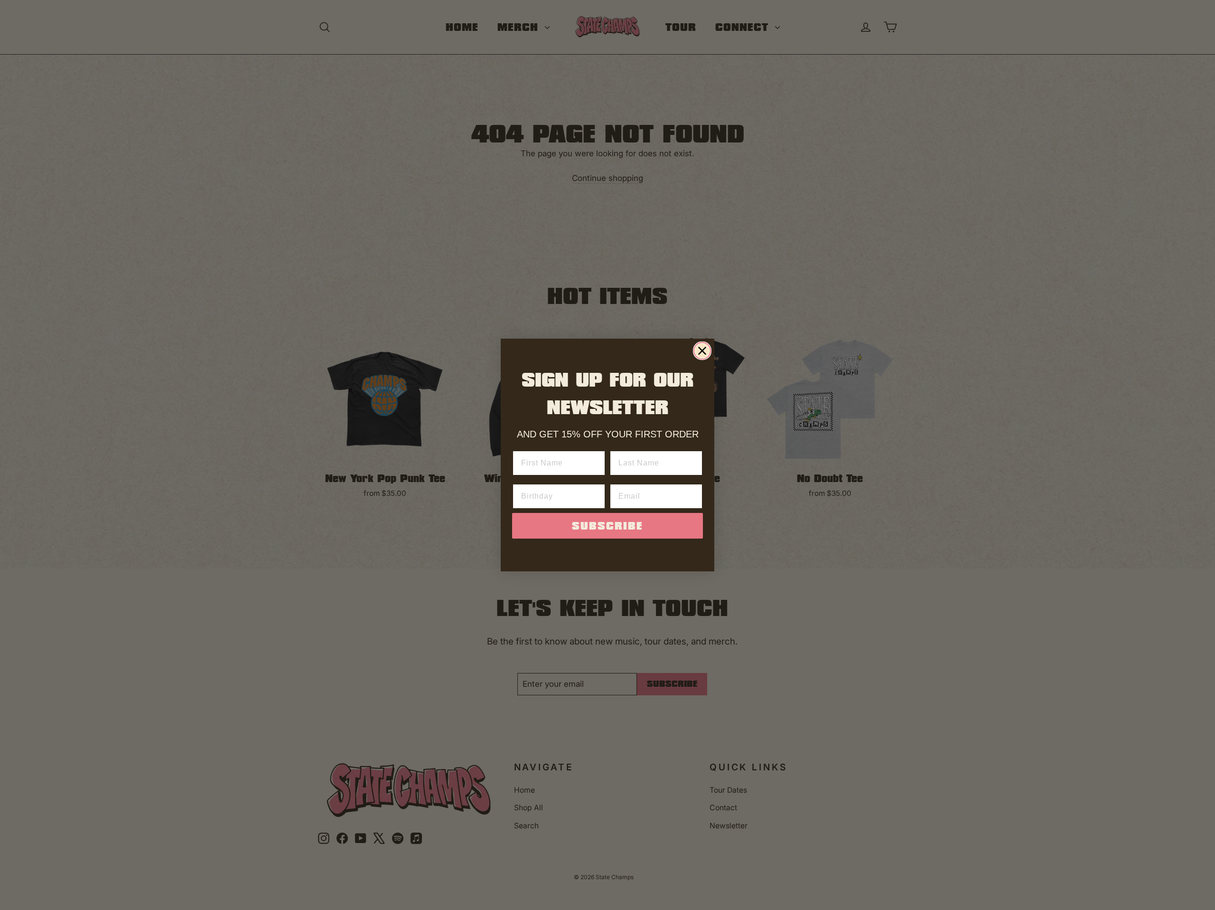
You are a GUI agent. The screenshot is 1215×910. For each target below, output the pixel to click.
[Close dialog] (702, 350)
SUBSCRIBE (607, 526)
